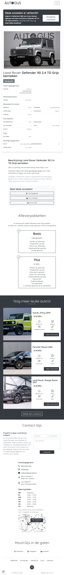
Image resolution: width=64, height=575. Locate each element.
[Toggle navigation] (57, 3)
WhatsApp (24, 469)
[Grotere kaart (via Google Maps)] (32, 523)
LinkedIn (46, 551)
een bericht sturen (35, 171)
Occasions (24, 560)
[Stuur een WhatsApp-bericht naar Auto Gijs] (3, 571)
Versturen (47, 452)
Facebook (19, 551)
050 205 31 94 (26, 466)
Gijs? (42, 560)
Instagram (32, 551)
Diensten (14, 560)
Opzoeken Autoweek (25, 92)
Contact (50, 560)
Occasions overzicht (50, 18)
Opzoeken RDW (27, 91)
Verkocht (34, 560)
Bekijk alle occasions (32, 414)
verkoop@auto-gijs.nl (29, 473)
